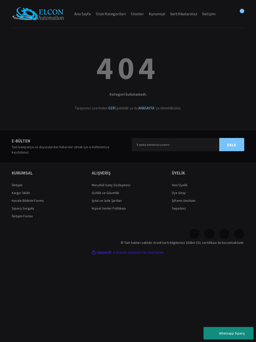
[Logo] (38, 14)
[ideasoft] (102, 252)
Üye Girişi (179, 193)
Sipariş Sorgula (23, 208)
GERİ (112, 108)
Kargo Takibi (21, 193)
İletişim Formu (22, 216)
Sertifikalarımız (183, 13)
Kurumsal (157, 13)
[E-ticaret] (127, 252)
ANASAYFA (146, 108)
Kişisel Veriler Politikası (109, 208)
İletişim (17, 185)
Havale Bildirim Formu (28, 200)
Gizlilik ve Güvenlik (105, 193)
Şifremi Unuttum (184, 200)
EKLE (231, 144)
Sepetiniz (179, 208)
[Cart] (239, 14)
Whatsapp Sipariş (232, 333)
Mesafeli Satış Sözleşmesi (111, 185)
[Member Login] (227, 14)
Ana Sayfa (82, 13)
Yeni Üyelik (180, 185)
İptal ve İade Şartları (107, 200)
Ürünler (137, 13)
